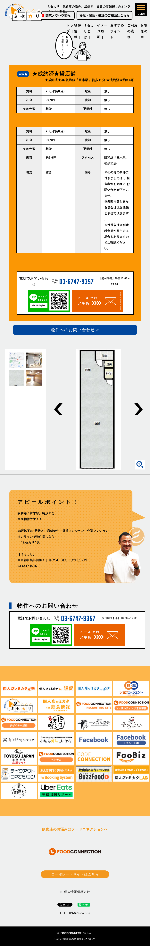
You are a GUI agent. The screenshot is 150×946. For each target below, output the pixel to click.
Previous (58, 409)
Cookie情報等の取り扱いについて (75, 939)
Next (138, 409)
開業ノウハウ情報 (58, 15)
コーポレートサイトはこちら (75, 874)
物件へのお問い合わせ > (75, 330)
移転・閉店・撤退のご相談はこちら (104, 15)
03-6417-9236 (27, 566)
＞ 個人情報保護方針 (75, 891)
